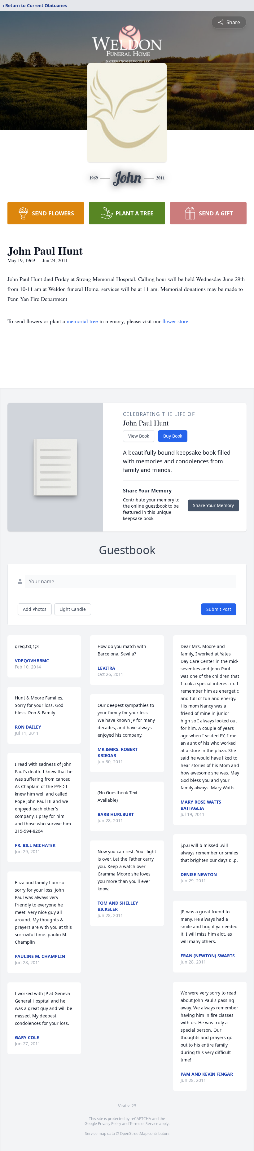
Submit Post (218, 609)
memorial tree (82, 321)
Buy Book (172, 436)
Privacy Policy (109, 1123)
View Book (138, 436)
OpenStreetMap (133, 1133)
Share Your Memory (213, 505)
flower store (175, 321)
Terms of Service (143, 1123)
